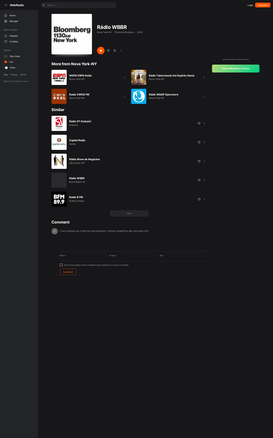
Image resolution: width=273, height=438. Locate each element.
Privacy (14, 74)
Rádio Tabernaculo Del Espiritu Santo (171, 75)
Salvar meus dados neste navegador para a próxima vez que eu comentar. (96, 265)
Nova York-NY (104, 32)
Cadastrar (263, 5)
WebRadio (17, 5)
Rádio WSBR (77, 178)
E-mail (113, 255)
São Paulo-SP (77, 162)
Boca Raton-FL (77, 181)
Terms (23, 74)
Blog (6, 74)
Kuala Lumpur (76, 200)
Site (161, 255)
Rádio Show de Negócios (84, 159)
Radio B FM (76, 197)
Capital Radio (77, 140)
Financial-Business (124, 32)
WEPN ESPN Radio (80, 75)
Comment (60, 222)
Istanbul (73, 125)
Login (250, 5)
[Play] (101, 50)
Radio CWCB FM (79, 94)
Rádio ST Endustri (80, 121)
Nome (63, 255)
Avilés (72, 143)
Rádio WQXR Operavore (163, 94)
